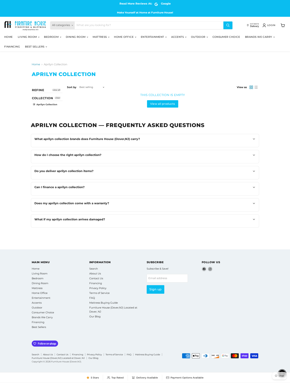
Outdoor (198, 36)
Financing (12, 46)
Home (8, 36)
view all (56, 90)
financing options (64, 195)
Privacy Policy (97, 288)
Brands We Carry (259, 36)
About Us (95, 273)
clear (57, 98)
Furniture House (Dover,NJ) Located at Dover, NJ (58, 358)
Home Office (124, 36)
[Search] (227, 25)
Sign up (155, 289)
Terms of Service (99, 293)
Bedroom (51, 36)
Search (93, 268)
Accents (178, 36)
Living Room (28, 36)
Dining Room (76, 36)
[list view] (256, 87)
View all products (162, 103)
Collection (42, 98)
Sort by (71, 87)
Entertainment (153, 36)
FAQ (92, 297)
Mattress (100, 36)
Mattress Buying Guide (103, 302)
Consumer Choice (226, 36)
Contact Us (96, 278)
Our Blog (95, 316)
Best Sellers (35, 46)
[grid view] (251, 87)
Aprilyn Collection (46, 104)
